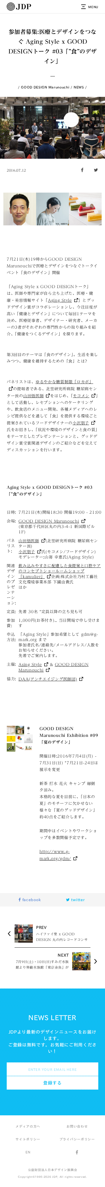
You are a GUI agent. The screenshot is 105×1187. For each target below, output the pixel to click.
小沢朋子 (81, 423)
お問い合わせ (77, 1126)
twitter (77, 900)
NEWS (79, 87)
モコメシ (81, 396)
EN (27, 1152)
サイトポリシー (27, 1139)
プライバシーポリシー (77, 1139)
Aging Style (60, 300)
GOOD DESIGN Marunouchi (45, 87)
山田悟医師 (33, 396)
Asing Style (30, 665)
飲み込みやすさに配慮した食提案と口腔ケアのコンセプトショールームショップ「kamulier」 (59, 571)
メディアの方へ (27, 1126)
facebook (31, 900)
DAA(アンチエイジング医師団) (47, 679)
